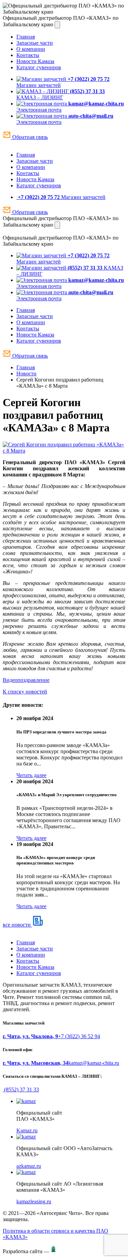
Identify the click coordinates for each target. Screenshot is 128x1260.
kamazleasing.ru (33, 1201)
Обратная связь (29, 137)
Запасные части (34, 43)
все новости (17, 925)
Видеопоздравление (26, 680)
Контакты (27, 55)
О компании (30, 49)
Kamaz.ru (27, 1130)
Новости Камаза (35, 61)
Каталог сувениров (38, 67)
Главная (25, 37)
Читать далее (31, 775)
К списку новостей (25, 692)
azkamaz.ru (28, 1166)
